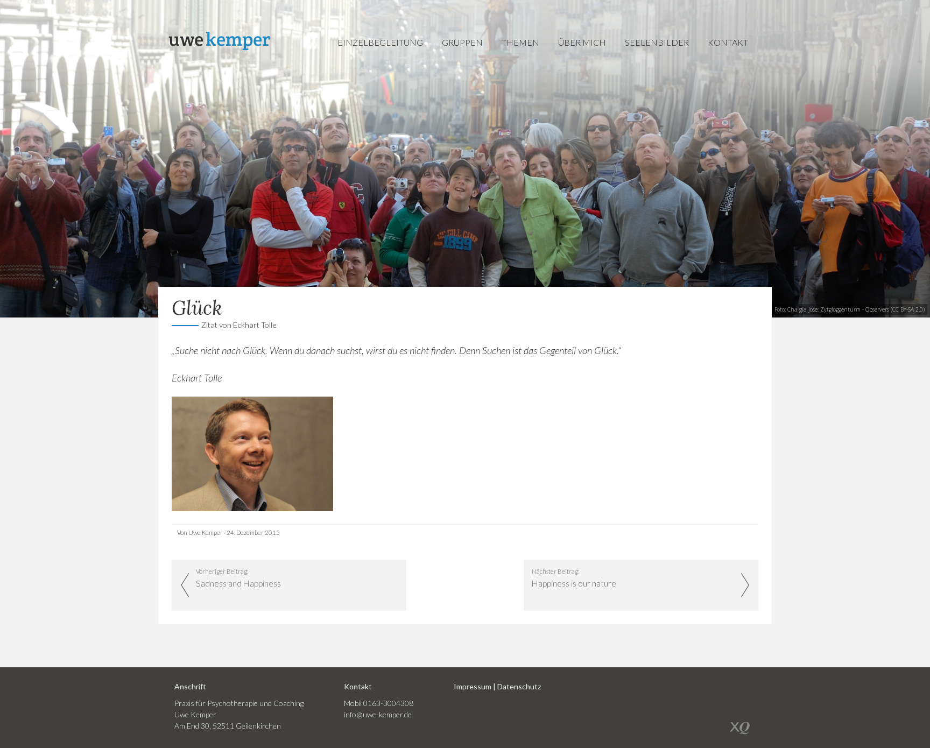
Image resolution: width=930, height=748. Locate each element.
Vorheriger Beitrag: (238, 578)
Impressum (472, 686)
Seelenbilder (657, 42)
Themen (520, 42)
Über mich (582, 42)
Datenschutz (519, 686)
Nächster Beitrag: (574, 578)
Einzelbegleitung (380, 42)
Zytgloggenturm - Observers (854, 309)
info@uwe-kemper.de (378, 714)
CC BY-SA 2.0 (907, 309)
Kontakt (728, 42)
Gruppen (462, 42)
